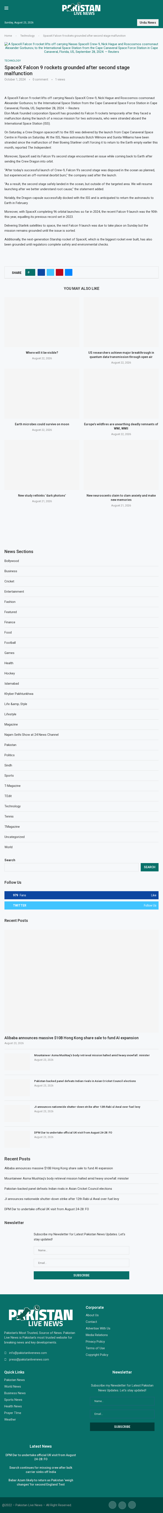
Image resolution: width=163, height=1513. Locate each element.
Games (9, 653)
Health (8, 663)
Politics (9, 755)
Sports (9, 775)
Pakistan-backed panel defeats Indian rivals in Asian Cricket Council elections (85, 1081)
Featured (10, 612)
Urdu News (148, 22)
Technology (27, 35)
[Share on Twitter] (50, 272)
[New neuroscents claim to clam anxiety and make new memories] (121, 465)
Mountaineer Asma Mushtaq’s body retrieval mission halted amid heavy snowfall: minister (92, 1055)
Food (8, 632)
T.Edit (8, 796)
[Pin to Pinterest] (59, 272)
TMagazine (12, 827)
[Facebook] (112, 1505)
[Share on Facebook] (41, 272)
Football (10, 643)
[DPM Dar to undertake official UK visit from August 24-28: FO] (17, 1139)
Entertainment (14, 591)
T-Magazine (12, 786)
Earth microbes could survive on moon (42, 424)
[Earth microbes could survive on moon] (41, 394)
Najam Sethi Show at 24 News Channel (31, 735)
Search (9, 860)
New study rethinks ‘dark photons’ (42, 495)
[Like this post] (31, 272)
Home (8, 35)
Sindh (8, 765)
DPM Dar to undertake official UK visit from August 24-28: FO (73, 1132)
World (8, 847)
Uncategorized (14, 837)
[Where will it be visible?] (41, 322)
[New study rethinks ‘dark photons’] (41, 465)
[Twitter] (122, 1505)
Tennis (9, 816)
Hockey (9, 673)
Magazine (11, 724)
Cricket (9, 581)
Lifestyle (10, 714)
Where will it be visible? (42, 353)
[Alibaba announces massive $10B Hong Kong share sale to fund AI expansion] (81, 981)
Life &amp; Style (15, 704)
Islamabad (11, 683)
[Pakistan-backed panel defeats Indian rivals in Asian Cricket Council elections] (17, 1087)
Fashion (9, 602)
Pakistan (10, 745)
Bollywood (11, 561)
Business (10, 571)
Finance (9, 622)
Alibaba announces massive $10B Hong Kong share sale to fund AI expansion (71, 1038)
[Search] (156, 8)
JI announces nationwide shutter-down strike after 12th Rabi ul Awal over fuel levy (87, 1106)
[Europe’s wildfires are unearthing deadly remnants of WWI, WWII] (121, 394)
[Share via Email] (68, 272)
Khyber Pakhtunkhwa (18, 694)
